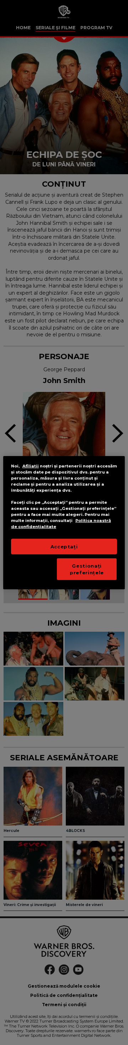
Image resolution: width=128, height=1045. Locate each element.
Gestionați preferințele (87, 569)
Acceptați (64, 546)
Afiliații (30, 465)
